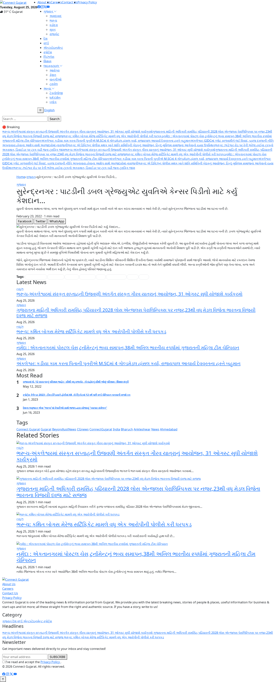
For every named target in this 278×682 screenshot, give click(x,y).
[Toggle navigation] (40, 110)
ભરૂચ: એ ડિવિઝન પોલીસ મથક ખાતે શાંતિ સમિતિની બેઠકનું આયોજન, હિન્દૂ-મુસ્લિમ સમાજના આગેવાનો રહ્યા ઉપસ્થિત (141, 145)
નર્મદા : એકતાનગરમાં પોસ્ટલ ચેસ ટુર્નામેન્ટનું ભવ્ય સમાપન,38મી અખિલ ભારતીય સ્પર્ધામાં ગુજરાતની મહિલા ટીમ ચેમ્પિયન (127, 347)
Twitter (41, 221)
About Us (44, 2)
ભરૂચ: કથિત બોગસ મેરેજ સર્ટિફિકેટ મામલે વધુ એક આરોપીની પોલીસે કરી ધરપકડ (113, 136)
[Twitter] (45, 7)
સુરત (53, 29)
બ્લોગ (53, 102)
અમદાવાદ (56, 16)
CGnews (83, 429)
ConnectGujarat (100, 429)
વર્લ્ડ (46, 43)
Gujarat (46, 429)
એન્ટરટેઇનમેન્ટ (53, 48)
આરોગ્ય (55, 70)
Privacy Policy (87, 2)
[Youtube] (48, 7)
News (155, 429)
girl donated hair (36, 277)
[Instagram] (41, 7)
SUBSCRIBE (58, 657)
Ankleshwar (142, 429)
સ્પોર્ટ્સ (47, 52)
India (116, 429)
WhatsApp (57, 221)
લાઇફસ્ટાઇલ (51, 66)
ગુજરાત (48, 11)
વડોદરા (54, 25)
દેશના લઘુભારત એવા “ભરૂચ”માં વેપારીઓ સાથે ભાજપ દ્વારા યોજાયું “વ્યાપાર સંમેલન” (65, 408)
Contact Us (70, 2)
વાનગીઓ (55, 79)
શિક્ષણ (47, 61)
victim (144, 277)
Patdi (101, 277)
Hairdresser (55, 277)
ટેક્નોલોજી (56, 93)
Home (20, 177)
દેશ (45, 38)
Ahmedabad (168, 429)
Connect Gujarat (28, 429)
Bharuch (127, 429)
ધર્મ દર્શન (55, 97)
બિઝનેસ (48, 57)
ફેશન (53, 75)
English (49, 110)
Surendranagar (116, 277)
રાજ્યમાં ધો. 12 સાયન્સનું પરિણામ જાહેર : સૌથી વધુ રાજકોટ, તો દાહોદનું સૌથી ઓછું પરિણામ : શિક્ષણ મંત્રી (76, 381)
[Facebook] (38, 7)
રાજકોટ (54, 34)
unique (133, 277)
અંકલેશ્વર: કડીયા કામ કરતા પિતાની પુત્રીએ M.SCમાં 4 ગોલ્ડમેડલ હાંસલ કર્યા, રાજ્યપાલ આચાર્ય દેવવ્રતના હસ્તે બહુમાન (115, 141)
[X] (12, 674)
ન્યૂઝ (19, 289)
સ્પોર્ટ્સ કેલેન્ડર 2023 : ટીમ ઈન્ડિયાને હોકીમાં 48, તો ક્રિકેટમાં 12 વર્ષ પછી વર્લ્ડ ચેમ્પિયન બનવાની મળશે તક (76, 394)
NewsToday (87, 277)
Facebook (25, 221)
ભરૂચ (53, 20)
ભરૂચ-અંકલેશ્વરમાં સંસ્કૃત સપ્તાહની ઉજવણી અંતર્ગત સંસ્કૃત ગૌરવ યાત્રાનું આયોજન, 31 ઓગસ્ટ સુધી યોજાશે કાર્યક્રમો (77, 131)
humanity (72, 277)
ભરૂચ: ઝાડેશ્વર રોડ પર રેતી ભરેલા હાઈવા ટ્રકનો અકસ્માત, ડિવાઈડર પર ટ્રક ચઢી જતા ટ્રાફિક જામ (74, 168)
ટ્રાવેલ (54, 84)
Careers (56, 2)
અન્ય (47, 88)
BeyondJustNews (64, 429)
